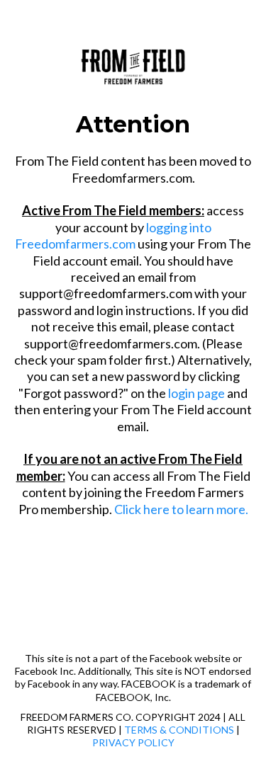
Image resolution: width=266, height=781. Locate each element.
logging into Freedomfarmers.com (113, 235)
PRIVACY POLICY (133, 742)
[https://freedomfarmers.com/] (133, 64)
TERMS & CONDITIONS (179, 730)
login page (196, 393)
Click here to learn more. (181, 509)
